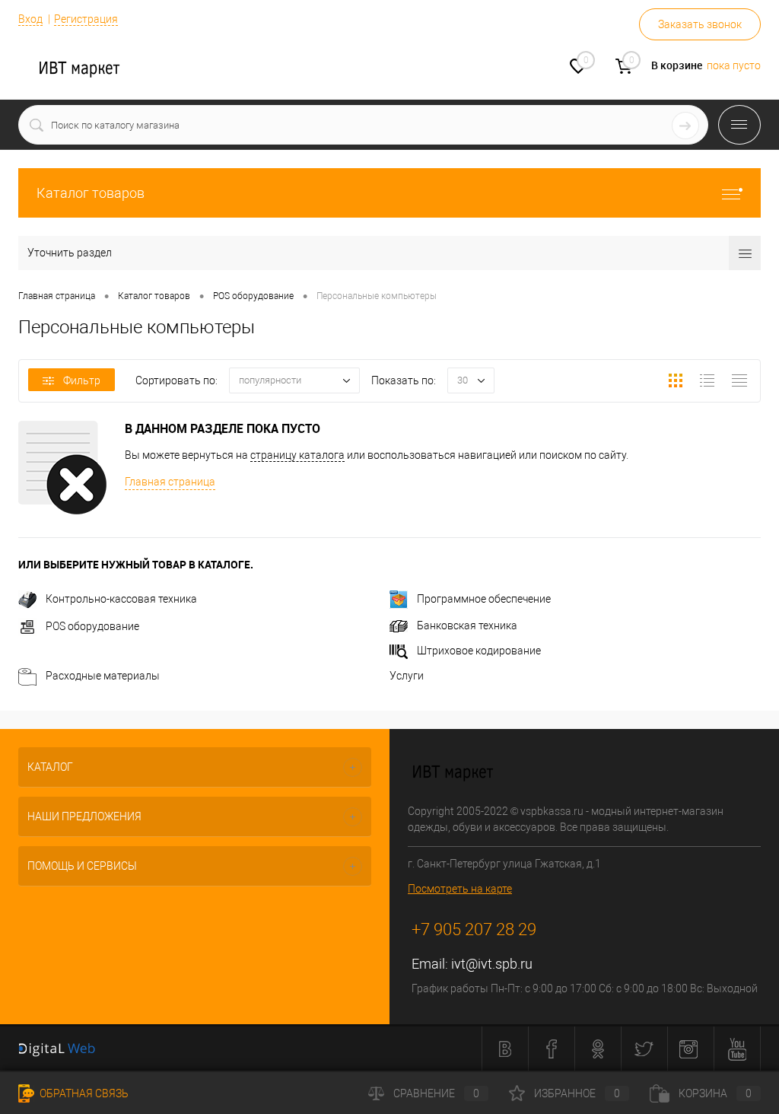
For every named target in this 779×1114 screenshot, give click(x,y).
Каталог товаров (91, 193)
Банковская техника (467, 625)
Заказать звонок (700, 24)
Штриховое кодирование (479, 651)
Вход (30, 19)
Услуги (407, 676)
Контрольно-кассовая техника (121, 599)
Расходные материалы (103, 676)
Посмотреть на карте (460, 889)
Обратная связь (83, 1093)
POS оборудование (92, 626)
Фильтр (81, 380)
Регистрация (86, 19)
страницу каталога (297, 455)
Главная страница (170, 482)
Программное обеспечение (484, 599)
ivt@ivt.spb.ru (492, 964)
